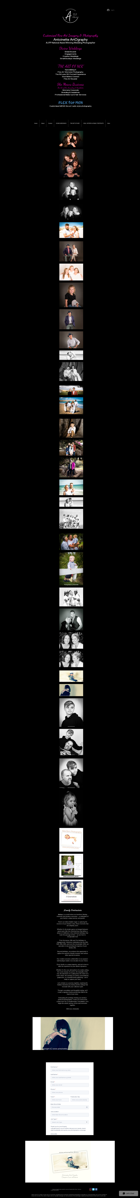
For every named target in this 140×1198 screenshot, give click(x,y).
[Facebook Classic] (96, 1189)
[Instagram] (90, 1189)
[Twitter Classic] (93, 1189)
